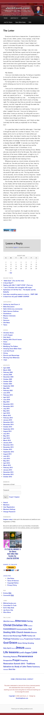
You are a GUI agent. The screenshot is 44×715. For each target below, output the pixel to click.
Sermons (6, 320)
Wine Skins (7, 612)
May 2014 (6, 436)
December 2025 (8, 377)
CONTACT (30, 679)
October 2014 (7, 427)
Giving (5, 353)
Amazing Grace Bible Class (12, 349)
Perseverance (25, 656)
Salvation (7, 666)
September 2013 (8, 452)
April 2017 (6, 397)
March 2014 (7, 440)
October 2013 (7, 449)
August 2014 (7, 431)
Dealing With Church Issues (12, 339)
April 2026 (6, 368)
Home (5, 18)
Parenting (7, 656)
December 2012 (8, 472)
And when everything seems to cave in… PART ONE (20, 294)
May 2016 (6, 402)
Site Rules (10, 578)
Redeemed (6, 344)
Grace (5, 342)
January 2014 (7, 443)
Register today (8, 519)
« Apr (10, 273)
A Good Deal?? (8, 283)
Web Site (12, 669)
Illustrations (7, 313)
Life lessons (11, 652)
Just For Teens (8, 22)
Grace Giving (22, 643)
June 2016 (6, 399)
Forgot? (11, 497)
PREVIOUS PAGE (21, 679)
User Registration (9, 507)
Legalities (7, 576)
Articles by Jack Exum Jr (11, 304)
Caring (30, 621)
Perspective (7, 660)
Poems (5, 318)
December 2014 (8, 422)
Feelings (6, 638)
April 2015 (6, 413)
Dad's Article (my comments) (12, 309)
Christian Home (8, 333)
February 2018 (8, 395)
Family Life (31, 636)
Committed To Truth (9, 605)
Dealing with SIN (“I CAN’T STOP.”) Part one (18, 285)
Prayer (16, 660)
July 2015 (6, 409)
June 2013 (6, 458)
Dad (30, 629)
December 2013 (8, 445)
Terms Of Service (13, 581)
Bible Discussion (9, 307)
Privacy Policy (12, 585)
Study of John (20, 666)
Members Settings (9, 509)
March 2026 (7, 370)
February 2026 (8, 372)
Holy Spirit (6, 337)
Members (6, 505)
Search (5, 502)
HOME (13, 679)
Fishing (21, 639)
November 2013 (8, 447)
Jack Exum (24, 18)
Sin (13, 667)
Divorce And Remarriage (12, 636)
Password (6, 490)
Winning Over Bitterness (11, 358)
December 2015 (8, 404)
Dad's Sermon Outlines (11, 311)
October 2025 (7, 379)
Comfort (30, 625)
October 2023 (7, 384)
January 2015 (7, 420)
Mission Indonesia (9, 316)
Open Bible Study (20, 22)
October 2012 (7, 477)
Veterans (5, 669)
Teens (5, 325)
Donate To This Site (10, 564)
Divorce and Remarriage (11, 355)
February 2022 (8, 390)
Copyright (12, 696)
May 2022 (6, 388)
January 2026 (7, 374)
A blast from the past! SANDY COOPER (16, 296)
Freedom (37, 639)
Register (17, 497)
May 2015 (6, 411)
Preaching (24, 660)
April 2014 (6, 438)
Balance (12, 621)
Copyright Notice (12, 583)
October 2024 (7, 381)
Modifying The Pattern (10, 346)
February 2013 (8, 467)
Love (34, 652)
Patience (14, 656)
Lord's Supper (8, 335)
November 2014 (8, 424)
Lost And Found (8, 351)
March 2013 (7, 465)
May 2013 (6, 461)
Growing (31, 643)
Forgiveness (28, 639)
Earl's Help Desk (8, 608)
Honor (13, 648)
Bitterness (20, 620)
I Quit (5, 360)
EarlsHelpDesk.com (22, 698)
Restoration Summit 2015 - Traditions (19, 663)
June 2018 (6, 393)
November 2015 (8, 406)
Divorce (34, 632)
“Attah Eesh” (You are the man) (13, 281)
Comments (8, 595)
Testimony (36, 667)
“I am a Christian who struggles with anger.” (18, 287)
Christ (7, 625)
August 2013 (7, 454)
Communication (22, 629)
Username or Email (9, 484)
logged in (16, 247)
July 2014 (6, 434)
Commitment (9, 628)
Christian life (19, 625)
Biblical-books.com (9, 603)
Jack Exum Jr (14, 18)
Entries (7, 593)
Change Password (9, 512)
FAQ (30, 22)
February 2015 (8, 418)
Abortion (6, 621)
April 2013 (6, 463)
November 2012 (8, 474)
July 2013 (6, 456)
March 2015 (7, 415)
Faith (24, 635)
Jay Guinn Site (8, 610)
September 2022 (8, 386)
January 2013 (7, 470)
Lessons (28, 648)
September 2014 (8, 429)
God (6, 642)
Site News (6, 322)
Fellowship (15, 639)
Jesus (19, 647)
